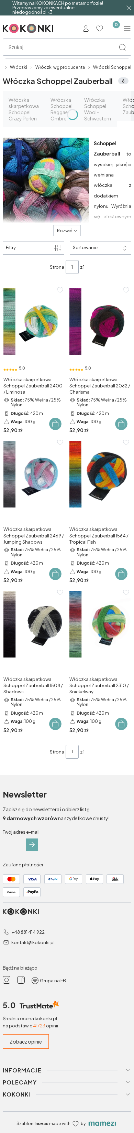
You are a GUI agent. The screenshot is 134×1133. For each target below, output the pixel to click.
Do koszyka (55, 424)
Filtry (11, 247)
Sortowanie (85, 247)
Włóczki (18, 67)
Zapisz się (32, 844)
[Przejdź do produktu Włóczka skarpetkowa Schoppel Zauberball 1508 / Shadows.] (34, 624)
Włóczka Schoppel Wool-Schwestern (97, 109)
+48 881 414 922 (28, 932)
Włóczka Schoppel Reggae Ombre (61, 109)
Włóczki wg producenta (60, 67)
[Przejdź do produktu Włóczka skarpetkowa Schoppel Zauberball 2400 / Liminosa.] (34, 321)
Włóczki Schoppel (112, 67)
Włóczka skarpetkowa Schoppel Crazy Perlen (24, 109)
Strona (57, 267)
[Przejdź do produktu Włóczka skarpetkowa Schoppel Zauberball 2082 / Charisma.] (100, 321)
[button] (122, 47)
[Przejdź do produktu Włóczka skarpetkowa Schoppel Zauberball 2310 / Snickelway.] (100, 624)
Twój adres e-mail (21, 832)
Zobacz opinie (26, 1041)
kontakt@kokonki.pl (33, 942)
